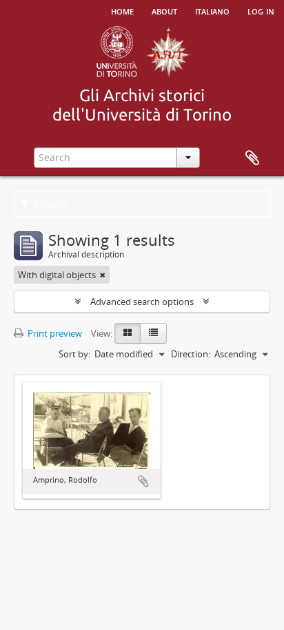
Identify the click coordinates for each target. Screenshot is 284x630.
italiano (212, 10)
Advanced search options (142, 301)
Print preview (54, 333)
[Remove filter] (102, 275)
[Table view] (153, 333)
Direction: (190, 354)
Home (122, 10)
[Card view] (127, 333)
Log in (260, 10)
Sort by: (74, 354)
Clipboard (252, 158)
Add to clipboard (143, 481)
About (164, 10)
